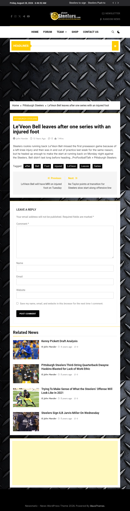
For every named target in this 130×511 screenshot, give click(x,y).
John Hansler (22, 138)
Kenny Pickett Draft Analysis (59, 341)
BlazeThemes (97, 506)
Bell (37, 166)
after (27, 166)
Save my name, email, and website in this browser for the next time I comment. (61, 303)
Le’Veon (71, 166)
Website (20, 290)
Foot (46, 166)
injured (58, 166)
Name (19, 263)
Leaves (85, 166)
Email (19, 276)
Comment (22, 223)
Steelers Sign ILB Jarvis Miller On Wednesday (70, 413)
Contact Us (90, 31)
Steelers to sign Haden (77, 3)
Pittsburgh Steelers (25, 118)
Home (35, 31)
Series (97, 166)
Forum (47, 31)
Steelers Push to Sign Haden (96, 3)
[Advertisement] (65, 76)
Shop (75, 31)
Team (60, 31)
